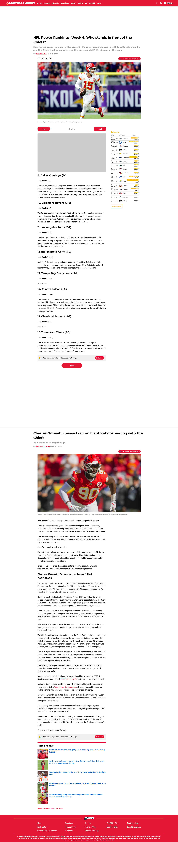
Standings (65, 3)
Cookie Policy (112, 827)
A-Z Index (69, 831)
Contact (88, 823)
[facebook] (156, 3)
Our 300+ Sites (113, 823)
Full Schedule (116, 206)
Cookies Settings (92, 831)
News (39, 3)
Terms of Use (90, 827)
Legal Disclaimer (134, 827)
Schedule (55, 3)
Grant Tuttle (41, 54)
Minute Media (26, 836)
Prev (44, 129)
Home (40, 808)
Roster (73, 3)
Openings (69, 823)
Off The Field (90, 3)
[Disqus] (93, 396)
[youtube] (165, 3)
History (80, 3)
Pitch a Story (42, 827)
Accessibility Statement (47, 831)
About (39, 823)
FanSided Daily (133, 823)
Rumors (46, 3)
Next (100, 129)
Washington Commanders (65, 687)
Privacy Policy (70, 827)
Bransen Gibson (43, 446)
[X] (161, 3)
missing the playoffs (68, 679)
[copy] (50, 58)
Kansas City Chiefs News (53, 808)
